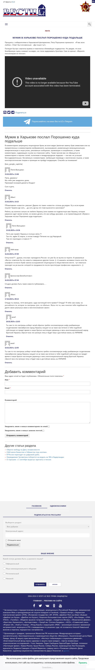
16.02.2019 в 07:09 (12, 254)
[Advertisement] (47, 482)
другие (66, 651)
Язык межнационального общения (21, 569)
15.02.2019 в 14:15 (12, 202)
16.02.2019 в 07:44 (12, 280)
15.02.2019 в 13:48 (12, 174)
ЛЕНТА (47, 31)
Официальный (12, 564)
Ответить (8, 190)
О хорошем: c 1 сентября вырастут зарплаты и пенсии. (29, 460)
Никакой (9, 579)
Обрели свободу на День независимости (23, 450)
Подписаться (13, 545)
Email (7, 388)
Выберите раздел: (13, 523)
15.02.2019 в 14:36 (13, 230)
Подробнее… (47, 667)
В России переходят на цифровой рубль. (23, 455)
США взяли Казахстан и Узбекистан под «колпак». (27, 452)
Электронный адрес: (14, 531)
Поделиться (20, 113)
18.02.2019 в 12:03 (13, 322)
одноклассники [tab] (58, 506)
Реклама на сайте (53, 601)
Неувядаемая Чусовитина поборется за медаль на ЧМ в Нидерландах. (35, 457)
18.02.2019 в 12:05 (12, 348)
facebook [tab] (37, 506)
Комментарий (11, 400)
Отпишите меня (14, 540)
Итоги (54, 584)
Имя (6, 380)
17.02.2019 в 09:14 (12, 299)
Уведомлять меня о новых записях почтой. (24, 430)
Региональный (12, 574)
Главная (37, 601)
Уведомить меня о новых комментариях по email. (26, 426)
